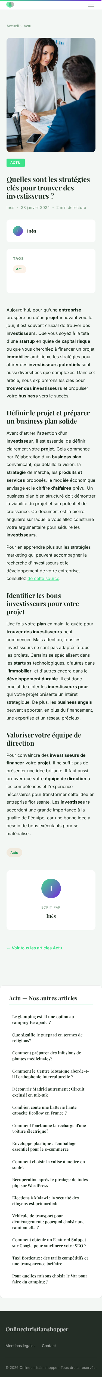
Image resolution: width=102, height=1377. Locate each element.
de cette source (43, 578)
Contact (49, 1345)
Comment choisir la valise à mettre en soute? (48, 1164)
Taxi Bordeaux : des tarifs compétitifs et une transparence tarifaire (50, 1260)
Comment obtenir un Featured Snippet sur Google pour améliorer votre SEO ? (49, 1242)
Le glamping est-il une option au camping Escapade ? (43, 1019)
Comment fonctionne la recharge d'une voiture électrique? (49, 1128)
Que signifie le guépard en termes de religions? (47, 1037)
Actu (27, 26)
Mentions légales (20, 1345)
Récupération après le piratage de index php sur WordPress (50, 1182)
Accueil (13, 26)
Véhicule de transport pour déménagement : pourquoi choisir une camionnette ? (48, 1221)
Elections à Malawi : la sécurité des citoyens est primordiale (45, 1200)
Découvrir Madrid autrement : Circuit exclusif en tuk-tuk (48, 1091)
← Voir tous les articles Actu (34, 947)
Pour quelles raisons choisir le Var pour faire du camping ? (49, 1278)
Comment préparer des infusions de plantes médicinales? (46, 1055)
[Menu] (91, 5)
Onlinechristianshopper (37, 1329)
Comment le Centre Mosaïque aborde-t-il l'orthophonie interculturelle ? (50, 1073)
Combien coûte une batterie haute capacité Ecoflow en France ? (44, 1110)
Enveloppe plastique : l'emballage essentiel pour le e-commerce (44, 1146)
